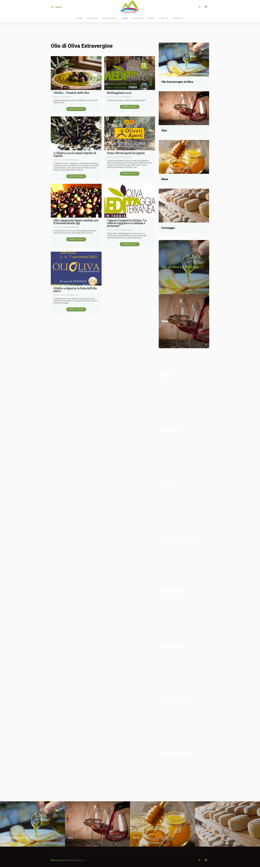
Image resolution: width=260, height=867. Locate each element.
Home (80, 18)
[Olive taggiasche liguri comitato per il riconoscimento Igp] (76, 200)
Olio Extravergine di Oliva (177, 81)
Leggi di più (76, 109)
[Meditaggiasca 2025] (129, 73)
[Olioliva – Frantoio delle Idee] (76, 73)
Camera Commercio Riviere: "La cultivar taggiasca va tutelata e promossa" (127, 223)
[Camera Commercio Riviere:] (129, 200)
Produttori (109, 18)
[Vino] (184, 108)
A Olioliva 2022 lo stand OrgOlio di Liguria (74, 154)
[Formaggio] (184, 205)
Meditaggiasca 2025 (119, 92)
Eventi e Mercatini (62, 97)
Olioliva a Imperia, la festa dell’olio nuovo (75, 289)
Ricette (164, 18)
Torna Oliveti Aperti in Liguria (126, 153)
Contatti (178, 18)
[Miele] (184, 156)
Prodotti (92, 18)
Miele (164, 179)
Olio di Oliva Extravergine (119, 97)
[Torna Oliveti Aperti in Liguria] (129, 133)
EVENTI (151, 18)
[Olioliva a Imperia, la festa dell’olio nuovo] (76, 268)
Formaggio (168, 227)
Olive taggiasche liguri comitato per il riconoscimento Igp (75, 221)
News (126, 18)
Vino (164, 130)
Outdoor (138, 18)
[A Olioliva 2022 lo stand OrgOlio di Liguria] (76, 133)
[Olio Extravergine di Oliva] (184, 59)
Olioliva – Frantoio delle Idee (71, 92)
